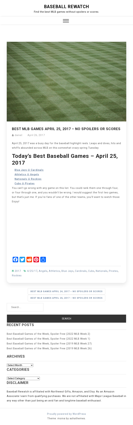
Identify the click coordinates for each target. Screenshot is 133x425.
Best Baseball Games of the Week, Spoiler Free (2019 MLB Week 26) (49, 348)
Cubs (91, 271)
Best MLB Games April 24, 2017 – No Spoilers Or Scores (66, 291)
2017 (18, 271)
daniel (18, 135)
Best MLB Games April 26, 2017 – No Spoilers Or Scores (66, 298)
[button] (66, 21)
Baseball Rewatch (66, 6)
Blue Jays (67, 271)
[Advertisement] (66, 231)
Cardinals (81, 271)
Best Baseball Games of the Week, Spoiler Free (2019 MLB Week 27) (49, 343)
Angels (43, 271)
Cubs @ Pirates (25, 183)
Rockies (17, 275)
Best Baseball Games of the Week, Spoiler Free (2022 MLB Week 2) (48, 333)
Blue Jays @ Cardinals (29, 170)
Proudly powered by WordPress (66, 414)
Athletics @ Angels (27, 174)
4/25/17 (32, 271)
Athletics (54, 271)
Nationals (102, 271)
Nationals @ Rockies (28, 179)
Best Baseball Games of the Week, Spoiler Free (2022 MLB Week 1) (48, 338)
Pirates (113, 271)
